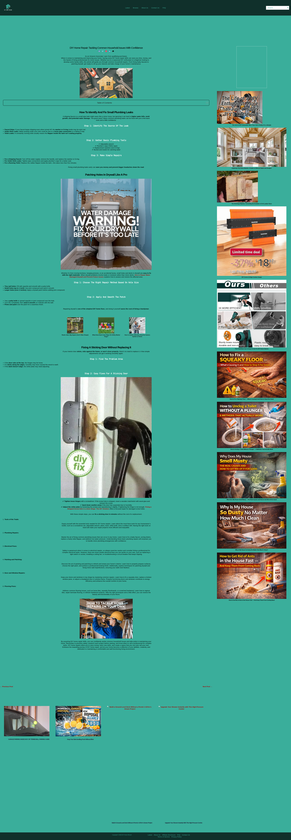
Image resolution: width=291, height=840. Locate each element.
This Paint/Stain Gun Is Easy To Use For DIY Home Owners (251, 349)
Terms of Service (164, 837)
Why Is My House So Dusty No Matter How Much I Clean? (251, 550)
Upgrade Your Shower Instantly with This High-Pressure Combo (183, 823)
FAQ (178, 835)
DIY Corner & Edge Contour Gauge (252, 277)
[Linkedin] (109, 51)
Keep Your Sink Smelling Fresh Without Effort (80, 739)
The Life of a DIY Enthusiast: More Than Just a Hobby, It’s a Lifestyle (251, 125)
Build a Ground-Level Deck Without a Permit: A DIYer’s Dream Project (132, 823)
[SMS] (113, 51)
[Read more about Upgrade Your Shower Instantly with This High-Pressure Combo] (183, 763)
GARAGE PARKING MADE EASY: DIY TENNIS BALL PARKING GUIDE (28, 739)
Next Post (207, 686)
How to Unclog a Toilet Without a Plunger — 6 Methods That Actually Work (251, 449)
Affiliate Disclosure (169, 835)
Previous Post (6, 686)
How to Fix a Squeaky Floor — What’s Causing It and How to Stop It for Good (252, 399)
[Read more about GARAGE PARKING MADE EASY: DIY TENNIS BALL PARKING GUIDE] (29, 721)
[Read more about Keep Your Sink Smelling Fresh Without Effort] (80, 721)
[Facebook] (99, 51)
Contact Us (186, 835)
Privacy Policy (176, 837)
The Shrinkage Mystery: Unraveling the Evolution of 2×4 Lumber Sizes (252, 203)
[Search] (288, 8)
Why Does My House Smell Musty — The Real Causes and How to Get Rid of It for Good (252, 499)
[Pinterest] (106, 51)
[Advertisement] (145, 28)
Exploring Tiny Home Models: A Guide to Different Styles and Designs (252, 168)
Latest (150, 835)
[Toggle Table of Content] (206, 102)
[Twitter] (102, 51)
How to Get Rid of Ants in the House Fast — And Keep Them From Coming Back (252, 600)
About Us (157, 835)
